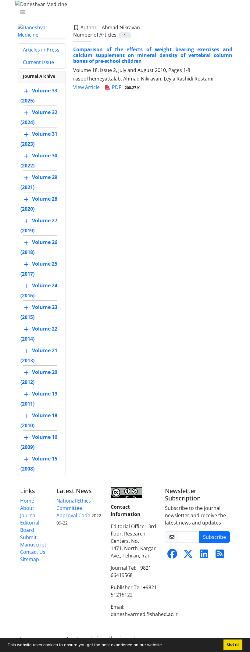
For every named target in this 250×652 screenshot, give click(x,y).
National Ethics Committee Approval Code (73, 508)
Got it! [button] (233, 645)
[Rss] (219, 555)
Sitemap (29, 559)
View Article (86, 87)
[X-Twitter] (188, 555)
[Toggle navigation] (123, 12)
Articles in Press (41, 49)
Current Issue (38, 62)
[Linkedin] (204, 555)
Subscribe (214, 537)
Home (27, 500)
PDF (125, 87)
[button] (165, 646)
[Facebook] (172, 555)
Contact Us (32, 552)
